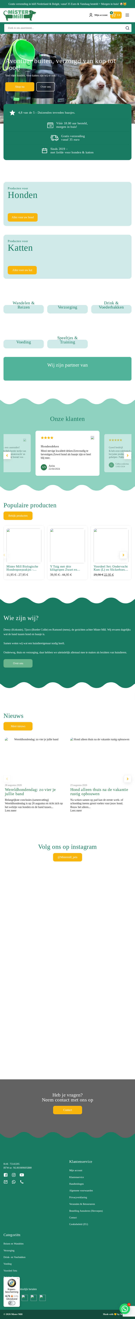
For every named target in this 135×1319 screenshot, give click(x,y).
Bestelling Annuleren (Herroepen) (86, 1211)
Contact (67, 1109)
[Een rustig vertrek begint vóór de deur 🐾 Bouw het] (51, 905)
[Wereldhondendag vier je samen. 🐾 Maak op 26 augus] (19, 903)
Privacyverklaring (78, 1197)
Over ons (81, 86)
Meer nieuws (18, 726)
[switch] (11, 1303)
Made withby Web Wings (117, 1314)
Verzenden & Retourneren (82, 1204)
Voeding (8, 1264)
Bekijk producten (18, 515)
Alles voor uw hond (23, 217)
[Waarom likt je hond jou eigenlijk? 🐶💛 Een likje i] (116, 910)
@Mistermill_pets (67, 857)
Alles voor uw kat (22, 270)
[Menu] (18, 1279)
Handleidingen (76, 1184)
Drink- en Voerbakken (14, 1257)
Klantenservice (76, 1177)
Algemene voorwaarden (81, 1190)
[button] (127, 455)
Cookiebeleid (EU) (78, 1224)
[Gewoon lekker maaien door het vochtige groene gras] (19, 1035)
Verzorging (9, 1250)
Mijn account (75, 1170)
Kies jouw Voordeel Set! (52, 87)
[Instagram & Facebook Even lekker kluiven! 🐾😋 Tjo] (83, 937)
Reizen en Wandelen (14, 1243)
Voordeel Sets (10, 1270)
